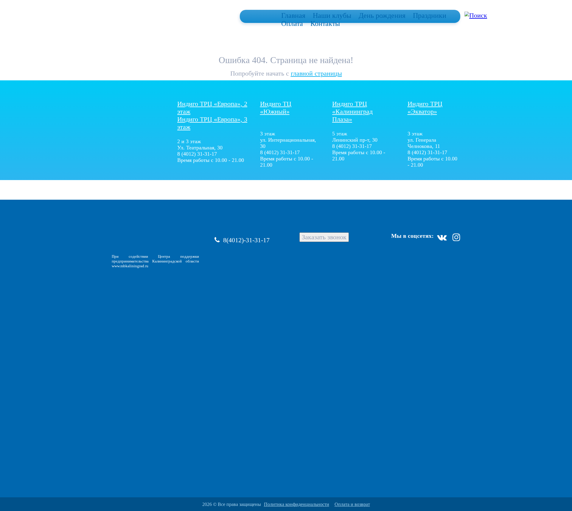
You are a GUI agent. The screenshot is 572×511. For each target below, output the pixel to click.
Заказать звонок (324, 237)
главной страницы (316, 73)
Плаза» (352, 111)
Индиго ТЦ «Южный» (275, 107)
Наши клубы (332, 15)
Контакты (325, 23)
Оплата (292, 23)
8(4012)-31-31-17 (246, 240)
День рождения (382, 15)
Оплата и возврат (352, 504)
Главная (293, 15)
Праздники (429, 15)
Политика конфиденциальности (296, 504)
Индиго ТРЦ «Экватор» (425, 107)
